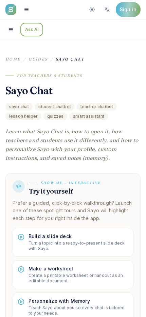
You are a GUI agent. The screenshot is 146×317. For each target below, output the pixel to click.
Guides (38, 59)
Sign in (128, 9)
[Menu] (26, 9)
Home (13, 59)
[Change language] (107, 9)
